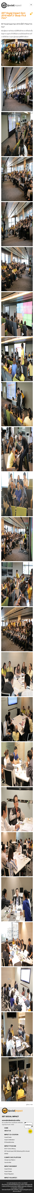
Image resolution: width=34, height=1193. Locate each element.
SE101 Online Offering (10, 1149)
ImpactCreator (8, 1137)
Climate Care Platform (9, 1160)
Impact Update (8, 1171)
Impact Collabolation (9, 1140)
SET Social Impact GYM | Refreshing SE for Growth (17, 1151)
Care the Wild (7, 1162)
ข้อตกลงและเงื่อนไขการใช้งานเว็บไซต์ (10, 1190)
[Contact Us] (30, 1131)
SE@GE (6, 1154)
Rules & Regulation (9, 1174)
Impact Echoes (8, 1169)
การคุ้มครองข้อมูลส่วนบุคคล (25, 1190)
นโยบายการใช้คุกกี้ (17, 1191)
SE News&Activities (9, 1142)
